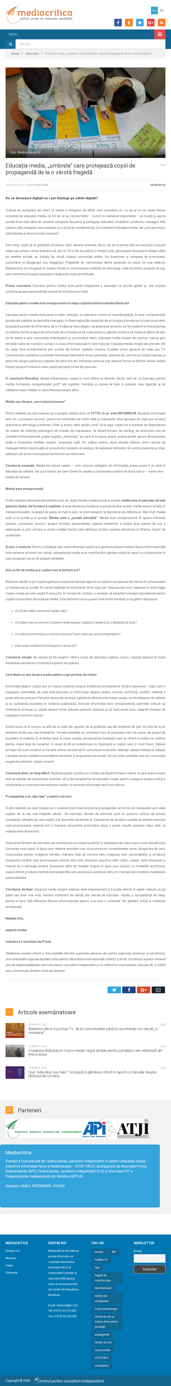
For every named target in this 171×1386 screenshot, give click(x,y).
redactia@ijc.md (67, 1305)
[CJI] (44, 1129)
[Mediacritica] (39, 14)
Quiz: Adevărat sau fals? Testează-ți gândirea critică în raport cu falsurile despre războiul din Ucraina (92, 1074)
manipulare (102, 1365)
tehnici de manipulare (102, 1298)
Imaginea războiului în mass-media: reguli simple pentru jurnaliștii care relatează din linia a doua (95, 1052)
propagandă (102, 1334)
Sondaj (99, 1252)
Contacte (11, 1272)
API (114, 1252)
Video (9, 1265)
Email (138, 1251)
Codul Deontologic (106, 1308)
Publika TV (101, 1259)
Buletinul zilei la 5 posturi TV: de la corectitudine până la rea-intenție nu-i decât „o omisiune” (93, 1031)
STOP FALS (84, 1166)
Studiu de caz (103, 1342)
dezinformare (103, 1288)
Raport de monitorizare (103, 1278)
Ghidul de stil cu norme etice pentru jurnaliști (106, 1322)
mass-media (102, 1350)
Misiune (11, 1258)
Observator (157, 185)
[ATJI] (133, 1129)
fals (97, 1267)
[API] (99, 1129)
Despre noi (13, 1250)
